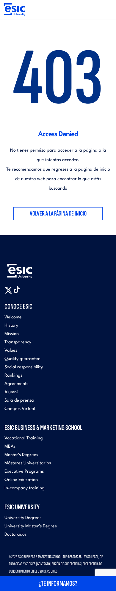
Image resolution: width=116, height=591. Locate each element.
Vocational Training (23, 438)
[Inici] (14, 9)
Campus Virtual (19, 409)
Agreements (16, 384)
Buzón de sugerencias (66, 563)
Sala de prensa (19, 400)
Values (10, 350)
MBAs (9, 446)
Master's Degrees (21, 455)
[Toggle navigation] (105, 9)
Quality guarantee (22, 359)
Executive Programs (24, 471)
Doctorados (15, 534)
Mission (11, 334)
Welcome (13, 317)
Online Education (21, 480)
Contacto (43, 563)
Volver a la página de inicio (58, 214)
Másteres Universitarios (27, 463)
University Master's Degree (30, 526)
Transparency (17, 342)
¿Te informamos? (58, 583)
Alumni (11, 392)
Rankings (13, 375)
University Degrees (22, 518)
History (11, 325)
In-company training (24, 488)
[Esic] (28, 267)
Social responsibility (23, 367)
